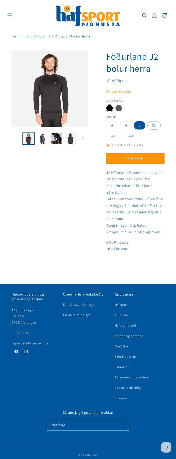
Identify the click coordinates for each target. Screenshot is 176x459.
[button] (10, 15)
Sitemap (121, 398)
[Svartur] (109, 108)
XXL (116, 136)
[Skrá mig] (124, 425)
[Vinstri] (16, 138)
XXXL (134, 136)
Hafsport (121, 305)
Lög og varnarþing (128, 388)
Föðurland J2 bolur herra (71, 36)
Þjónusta (121, 315)
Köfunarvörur (35, 36)
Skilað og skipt (126, 357)
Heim (15, 36)
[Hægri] (83, 138)
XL (154, 125)
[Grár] (119, 108)
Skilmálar (122, 367)
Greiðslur (122, 346)
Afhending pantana (129, 336)
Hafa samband (125, 325)
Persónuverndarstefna (131, 377)
